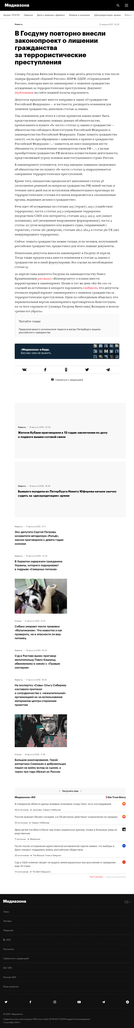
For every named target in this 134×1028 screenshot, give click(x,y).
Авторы (7, 920)
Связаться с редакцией (69, 379)
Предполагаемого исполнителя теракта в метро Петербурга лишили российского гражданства (59, 330)
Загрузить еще (70, 790)
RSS (8, 939)
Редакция (8, 930)
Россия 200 (9, 977)
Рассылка (8, 949)
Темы (6, 911)
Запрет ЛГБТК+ (11, 15)
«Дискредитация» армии (107, 15)
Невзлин (28, 15)
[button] (126, 5)
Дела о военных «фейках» (51, 15)
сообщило (90, 288)
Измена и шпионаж (79, 15)
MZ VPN (7, 967)
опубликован (24, 92)
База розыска (10, 986)
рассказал (45, 278)
